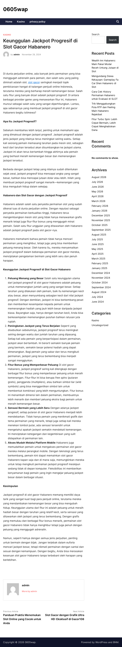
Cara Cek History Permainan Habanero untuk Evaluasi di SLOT (105, 95)
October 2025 (100, 225)
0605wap (15, 9)
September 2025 (101, 229)
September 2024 (101, 287)
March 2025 (98, 258)
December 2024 (101, 272)
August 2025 (99, 234)
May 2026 (97, 191)
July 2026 (97, 181)
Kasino (21, 21)
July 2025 (97, 239)
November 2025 (101, 220)
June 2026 (98, 186)
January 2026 (99, 210)
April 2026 (98, 196)
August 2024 (99, 292)
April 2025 (98, 253)
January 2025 (99, 268)
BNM (115, 642)
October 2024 (100, 282)
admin (17, 54)
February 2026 (100, 205)
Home (9, 21)
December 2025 (101, 215)
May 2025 (97, 248)
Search (95, 34)
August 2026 (99, 177)
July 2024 (97, 296)
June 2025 (98, 244)
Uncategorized (100, 325)
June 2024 (98, 301)
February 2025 (100, 263)
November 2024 (101, 277)
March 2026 (98, 201)
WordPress (101, 642)
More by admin (29, 591)
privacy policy (37, 21)
